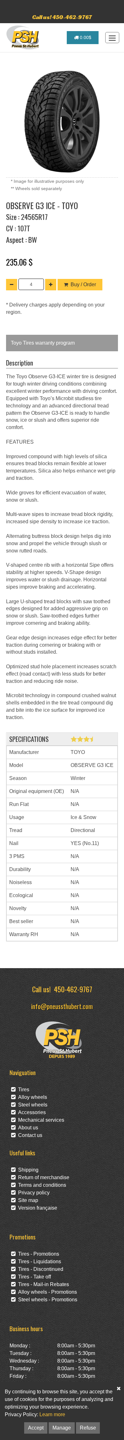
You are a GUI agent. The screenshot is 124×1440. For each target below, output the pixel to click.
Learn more (52, 1414)
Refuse (88, 1427)
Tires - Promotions (37, 1254)
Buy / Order (83, 284)
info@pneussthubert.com (62, 1006)
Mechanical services (40, 1120)
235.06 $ (19, 262)
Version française (36, 1208)
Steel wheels (31, 1104)
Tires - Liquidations (38, 1261)
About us (27, 1127)
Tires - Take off (33, 1276)
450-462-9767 (73, 989)
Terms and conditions (41, 1185)
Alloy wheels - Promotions (46, 1292)
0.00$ (85, 37)
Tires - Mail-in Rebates (42, 1284)
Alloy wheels (31, 1097)
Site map (27, 1200)
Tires (22, 1089)
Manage (61, 1427)
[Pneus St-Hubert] (23, 37)
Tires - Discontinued (39, 1269)
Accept (36, 1427)
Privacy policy (33, 1192)
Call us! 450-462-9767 (62, 17)
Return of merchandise (42, 1177)
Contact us (29, 1135)
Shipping (27, 1169)
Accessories (31, 1112)
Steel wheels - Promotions (46, 1299)
